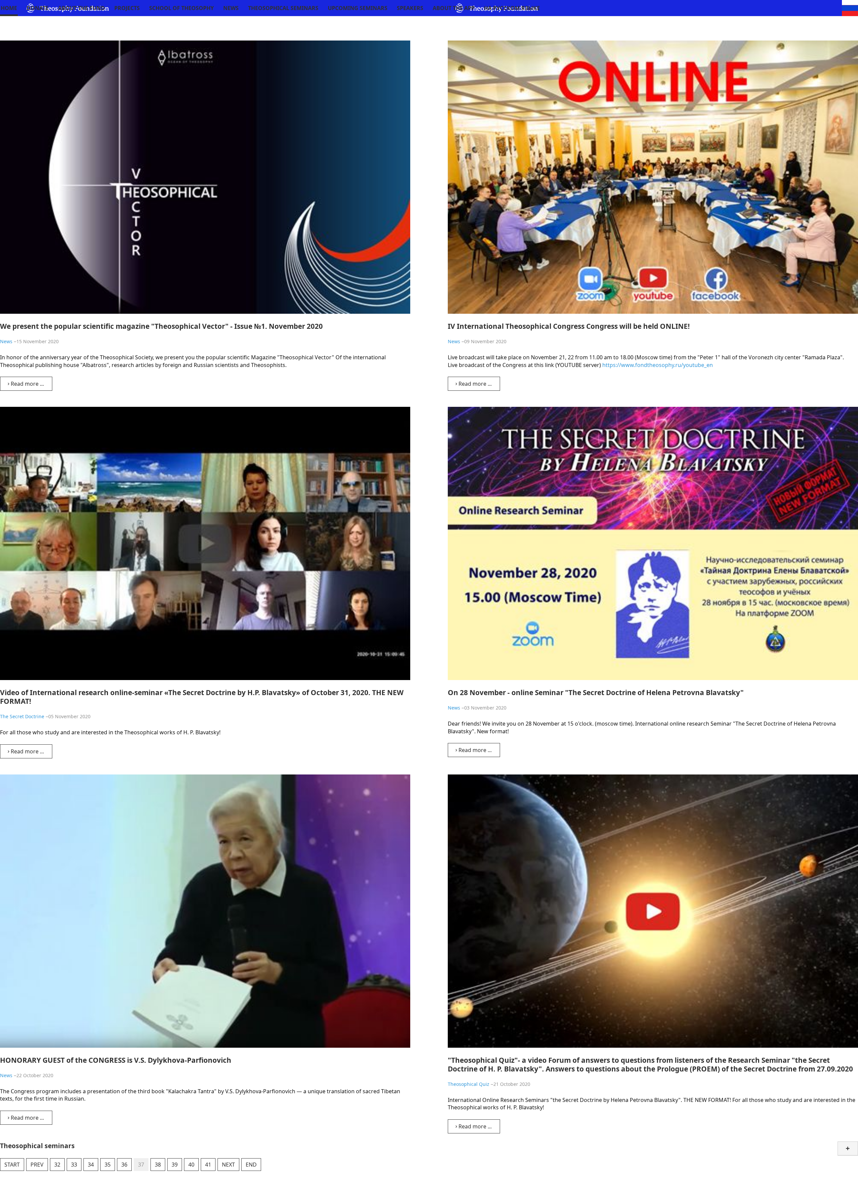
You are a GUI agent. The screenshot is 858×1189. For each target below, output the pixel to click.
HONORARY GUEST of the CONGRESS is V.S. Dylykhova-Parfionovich (115, 1060)
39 (175, 1164)
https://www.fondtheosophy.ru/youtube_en (657, 365)
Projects (127, 8)
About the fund (81, 8)
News (231, 8)
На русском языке (512, 8)
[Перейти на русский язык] (850, 7)
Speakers (410, 8)
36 (124, 1164)
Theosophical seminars (283, 8)
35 (108, 1164)
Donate (37, 8)
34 (91, 1164)
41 (208, 1164)
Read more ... (26, 383)
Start (12, 1164)
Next (228, 1164)
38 (158, 1164)
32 (57, 1164)
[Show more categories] (848, 1148)
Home (9, 8)
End (251, 1164)
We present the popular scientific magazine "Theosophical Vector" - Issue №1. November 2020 (161, 326)
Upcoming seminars (357, 8)
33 (74, 1164)
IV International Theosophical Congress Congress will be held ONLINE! (569, 326)
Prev (37, 1164)
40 (191, 1164)
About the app (454, 8)
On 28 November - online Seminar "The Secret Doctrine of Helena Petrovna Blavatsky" (596, 692)
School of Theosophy (181, 8)
